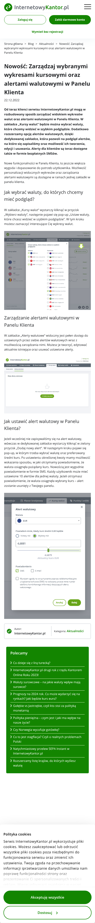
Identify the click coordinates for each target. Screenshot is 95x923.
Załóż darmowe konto (70, 20)
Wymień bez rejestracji (47, 32)
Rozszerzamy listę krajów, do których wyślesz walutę (44, 763)
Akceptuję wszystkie (47, 897)
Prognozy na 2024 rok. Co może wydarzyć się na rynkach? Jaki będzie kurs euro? (46, 696)
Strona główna (13, 44)
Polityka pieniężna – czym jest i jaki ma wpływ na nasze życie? (46, 720)
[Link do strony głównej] (36, 7)
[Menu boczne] (87, 7)
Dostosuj (45, 912)
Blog (31, 44)
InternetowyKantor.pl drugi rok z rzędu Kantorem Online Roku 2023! (47, 672)
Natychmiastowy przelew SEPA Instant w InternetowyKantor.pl (41, 751)
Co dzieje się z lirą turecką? (31, 663)
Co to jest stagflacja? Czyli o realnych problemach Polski (47, 739)
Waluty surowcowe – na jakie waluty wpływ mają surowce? (46, 684)
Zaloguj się (25, 20)
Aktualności (46, 44)
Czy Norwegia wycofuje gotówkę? (36, 730)
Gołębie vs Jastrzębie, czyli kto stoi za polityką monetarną (44, 708)
